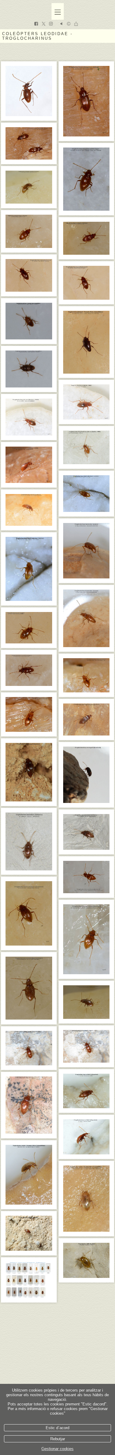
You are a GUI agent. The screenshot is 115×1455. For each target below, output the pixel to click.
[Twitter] (43, 24)
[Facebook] (36, 24)
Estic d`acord (57, 1427)
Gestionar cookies (57, 1448)
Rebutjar (57, 1439)
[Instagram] (51, 24)
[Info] (68, 24)
